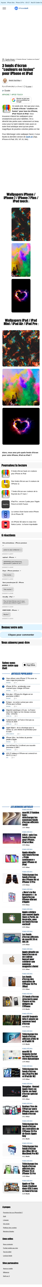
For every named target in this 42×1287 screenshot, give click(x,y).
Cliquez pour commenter (21, 635)
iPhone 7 (7, 94)
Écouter (7, 90)
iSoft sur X (6, 1276)
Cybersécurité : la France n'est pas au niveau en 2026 (20, 721)
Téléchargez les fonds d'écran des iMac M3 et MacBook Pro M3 (30, 1150)
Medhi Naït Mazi (15, 80)
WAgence (6, 1272)
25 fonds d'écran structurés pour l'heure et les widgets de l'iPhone (30, 1001)
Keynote (3, 2)
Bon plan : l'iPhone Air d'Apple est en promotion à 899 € (19, 695)
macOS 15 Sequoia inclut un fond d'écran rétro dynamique (30, 1055)
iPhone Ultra (10, 2)
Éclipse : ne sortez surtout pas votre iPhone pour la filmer (19, 703)
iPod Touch (17, 94)
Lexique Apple (7, 1255)
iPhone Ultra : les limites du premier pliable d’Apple (19, 739)
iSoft (4, 1216)
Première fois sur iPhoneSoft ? (13, 1212)
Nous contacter (8, 1244)
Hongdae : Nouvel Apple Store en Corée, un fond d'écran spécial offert (30, 1091)
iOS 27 (27, 2)
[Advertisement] (21, 33)
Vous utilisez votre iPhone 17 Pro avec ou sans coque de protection (21, 679)
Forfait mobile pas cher (10, 1248)
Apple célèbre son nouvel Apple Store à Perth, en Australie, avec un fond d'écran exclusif (30, 918)
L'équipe (6, 1220)
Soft (23, 8)
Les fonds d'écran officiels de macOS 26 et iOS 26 (30, 938)
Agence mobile (8, 1268)
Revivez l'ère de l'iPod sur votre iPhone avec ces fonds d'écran (30, 1110)
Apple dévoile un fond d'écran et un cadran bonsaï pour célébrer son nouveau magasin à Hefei (30, 959)
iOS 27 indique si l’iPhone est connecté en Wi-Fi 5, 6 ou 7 (21, 754)
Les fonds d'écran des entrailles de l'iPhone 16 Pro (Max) (29, 982)
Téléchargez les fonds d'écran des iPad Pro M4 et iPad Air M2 (30, 1073)
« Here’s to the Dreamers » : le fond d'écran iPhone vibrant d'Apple (29, 897)
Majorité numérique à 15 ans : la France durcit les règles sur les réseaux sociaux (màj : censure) (21, 712)
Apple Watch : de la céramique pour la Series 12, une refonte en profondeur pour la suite (21, 730)
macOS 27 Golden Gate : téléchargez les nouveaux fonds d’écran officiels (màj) (30, 818)
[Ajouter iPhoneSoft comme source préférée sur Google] (21, 100)
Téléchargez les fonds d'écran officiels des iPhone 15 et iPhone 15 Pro (30, 1169)
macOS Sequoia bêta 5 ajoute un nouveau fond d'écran (30, 1020)
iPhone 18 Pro (20, 2)
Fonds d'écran (10, 59)
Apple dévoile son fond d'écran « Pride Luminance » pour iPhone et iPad (30, 858)
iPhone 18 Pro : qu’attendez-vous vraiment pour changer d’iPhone (18, 687)
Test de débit (7, 1252)
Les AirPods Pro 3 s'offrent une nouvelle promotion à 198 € (20, 746)
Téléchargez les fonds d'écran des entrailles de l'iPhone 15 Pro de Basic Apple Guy (30, 1130)
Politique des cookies (10, 1227)
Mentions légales (8, 1231)
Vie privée (6, 1224)
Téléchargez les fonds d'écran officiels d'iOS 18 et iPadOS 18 (30, 1038)
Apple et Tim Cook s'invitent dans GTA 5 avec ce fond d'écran (30, 1187)
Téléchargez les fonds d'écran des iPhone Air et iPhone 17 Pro (30, 878)
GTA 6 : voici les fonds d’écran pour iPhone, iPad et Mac (29, 838)
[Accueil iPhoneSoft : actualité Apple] (3, 59)
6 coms (28, 86)
